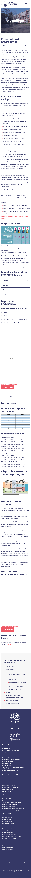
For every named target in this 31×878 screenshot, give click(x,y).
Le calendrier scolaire (7, 761)
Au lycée (8, 692)
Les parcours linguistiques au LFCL (9, 384)
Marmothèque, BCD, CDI (12, 703)
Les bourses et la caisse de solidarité (11, 759)
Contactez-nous (16, 860)
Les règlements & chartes (13, 695)
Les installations (6, 754)
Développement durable (12, 700)
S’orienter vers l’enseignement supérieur (12, 802)
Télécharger (8, 387)
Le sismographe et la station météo (10, 838)
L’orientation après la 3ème (8, 806)
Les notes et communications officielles (12, 836)
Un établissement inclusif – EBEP (14, 697)
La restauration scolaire (8, 832)
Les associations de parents (9, 825)
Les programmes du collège (17, 674)
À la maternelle (10, 666)
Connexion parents (10, 862)
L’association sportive (7, 828)
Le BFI (3, 800)
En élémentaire (10, 669)
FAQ (25, 858)
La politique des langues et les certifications (13, 808)
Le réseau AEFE (6, 748)
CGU (7, 858)
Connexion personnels (8, 865)
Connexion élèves (22, 862)
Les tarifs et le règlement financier (10, 757)
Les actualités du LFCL (7, 817)
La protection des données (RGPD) (10, 770)
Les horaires (12, 679)
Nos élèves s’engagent (7, 821)
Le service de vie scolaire (16, 686)
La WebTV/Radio (6, 819)
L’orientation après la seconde (9, 804)
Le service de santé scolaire (9, 834)
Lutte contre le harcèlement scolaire (9, 626)
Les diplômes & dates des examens (10, 798)
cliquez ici (8, 644)
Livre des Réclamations (23, 865)
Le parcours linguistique (16, 677)
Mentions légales (16, 858)
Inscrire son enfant (7, 845)
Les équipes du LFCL (7, 763)
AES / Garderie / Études (8, 830)
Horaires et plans (6, 756)
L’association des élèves (8, 823)
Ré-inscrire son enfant (7, 847)
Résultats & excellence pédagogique (11, 810)
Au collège (9, 672)
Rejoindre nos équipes (7, 849)
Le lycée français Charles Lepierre (10, 750)
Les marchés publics (7, 765)
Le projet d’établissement (8, 752)
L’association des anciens (8, 827)
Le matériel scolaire (15, 689)
